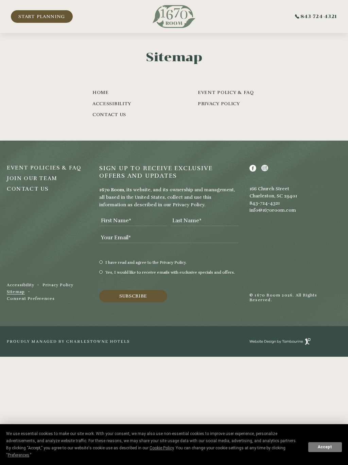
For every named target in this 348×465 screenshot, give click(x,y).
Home (100, 92)
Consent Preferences (31, 298)
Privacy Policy (219, 104)
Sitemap (16, 292)
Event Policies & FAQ (44, 167)
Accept (325, 447)
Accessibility (111, 104)
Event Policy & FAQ (226, 92)
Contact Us (109, 114)
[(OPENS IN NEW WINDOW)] (68, 341)
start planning (41, 16)
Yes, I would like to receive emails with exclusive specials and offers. (170, 272)
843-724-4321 (318, 16)
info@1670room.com (272, 210)
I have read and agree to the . (146, 262)
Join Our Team (32, 178)
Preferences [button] (18, 455)
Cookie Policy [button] (162, 448)
